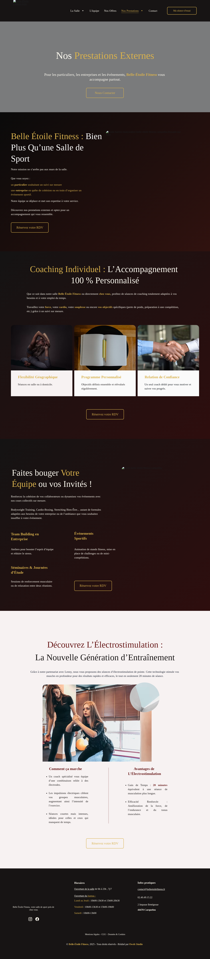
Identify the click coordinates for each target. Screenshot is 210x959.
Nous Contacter (105, 93)
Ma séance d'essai (181, 10)
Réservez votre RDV (29, 227)
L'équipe (94, 10)
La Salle (75, 10)
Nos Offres (110, 10)
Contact (153, 10)
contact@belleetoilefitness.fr (151, 889)
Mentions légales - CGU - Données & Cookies (105, 934)
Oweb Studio (136, 944)
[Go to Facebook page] (37, 919)
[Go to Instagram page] (30, 919)
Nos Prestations (130, 10)
